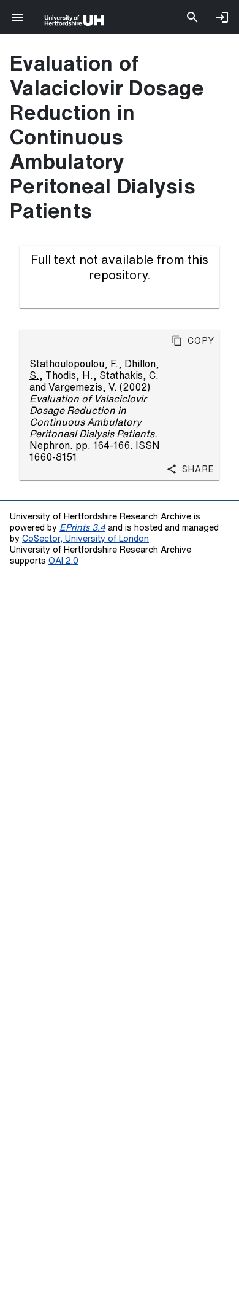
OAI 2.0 (63, 560)
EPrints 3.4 (82, 527)
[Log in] (222, 17)
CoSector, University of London (85, 538)
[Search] (192, 17)
